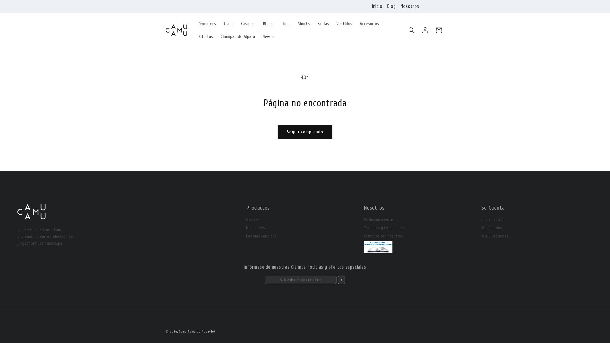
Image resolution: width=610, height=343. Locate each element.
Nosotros (410, 6)
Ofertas (252, 219)
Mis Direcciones (494, 236)
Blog (391, 6)
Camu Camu (187, 331)
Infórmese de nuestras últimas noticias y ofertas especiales (305, 267)
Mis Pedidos (491, 228)
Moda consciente (378, 219)
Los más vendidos (261, 236)
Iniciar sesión (493, 219)
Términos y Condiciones (384, 228)
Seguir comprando (305, 132)
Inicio (377, 6)
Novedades (255, 228)
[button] (411, 30)
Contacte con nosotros (383, 236)
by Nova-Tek (206, 331)
